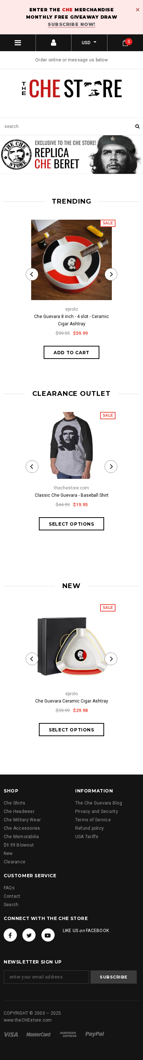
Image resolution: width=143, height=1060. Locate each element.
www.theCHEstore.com (28, 1020)
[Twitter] (29, 935)
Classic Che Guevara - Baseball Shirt (72, 495)
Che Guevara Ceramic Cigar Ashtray (71, 701)
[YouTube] (48, 935)
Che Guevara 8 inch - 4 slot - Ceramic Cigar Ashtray (71, 320)
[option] (71, 156)
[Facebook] (10, 935)
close (137, 9)
